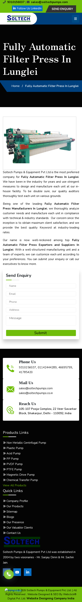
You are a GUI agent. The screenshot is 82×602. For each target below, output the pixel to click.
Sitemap (11, 512)
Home (15, 86)
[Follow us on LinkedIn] (27, 575)
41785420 (26, 372)
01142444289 (47, 367)
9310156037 (15, 2)
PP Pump (12, 459)
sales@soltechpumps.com (49, 2)
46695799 (65, 367)
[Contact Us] (9, 573)
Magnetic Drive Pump (20, 475)
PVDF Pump (14, 464)
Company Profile (17, 501)
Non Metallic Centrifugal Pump (26, 443)
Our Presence (15, 522)
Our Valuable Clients (19, 528)
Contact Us (13, 533)
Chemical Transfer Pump (22, 480)
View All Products (14, 485)
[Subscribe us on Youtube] (17, 575)
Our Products (14, 506)
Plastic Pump (14, 448)
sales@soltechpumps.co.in (36, 393)
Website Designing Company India (50, 598)
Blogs (10, 517)
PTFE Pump (14, 469)
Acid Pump (13, 453)
